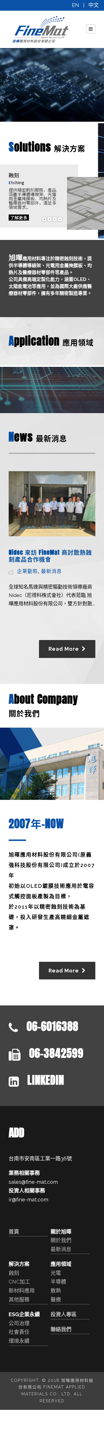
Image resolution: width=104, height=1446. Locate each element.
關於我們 (61, 1240)
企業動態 (27, 570)
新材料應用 (22, 1291)
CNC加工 (19, 1282)
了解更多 (18, 218)
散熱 (56, 1291)
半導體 (58, 1282)
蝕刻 (14, 1273)
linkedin (45, 1080)
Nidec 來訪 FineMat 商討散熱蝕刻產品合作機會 (50, 556)
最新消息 (51, 570)
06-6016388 (52, 1026)
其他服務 (19, 1300)
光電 (56, 1273)
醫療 (56, 1300)
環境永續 (19, 1341)
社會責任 (19, 1332)
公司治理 (19, 1323)
